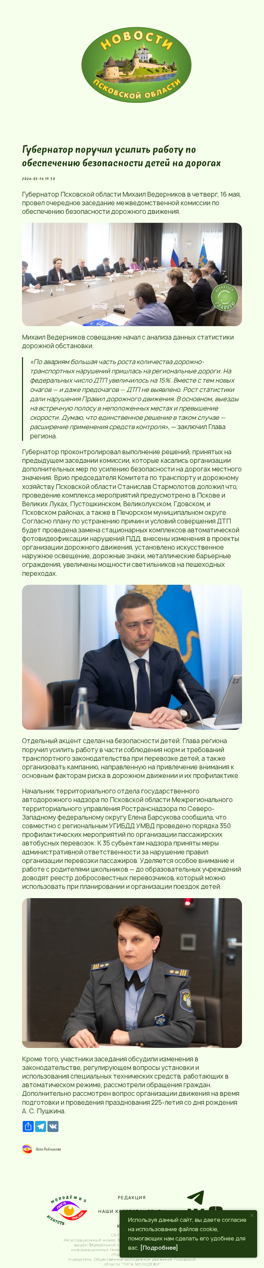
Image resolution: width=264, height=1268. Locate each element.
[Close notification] (252, 1215)
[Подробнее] (159, 1247)
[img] (136, 65)
